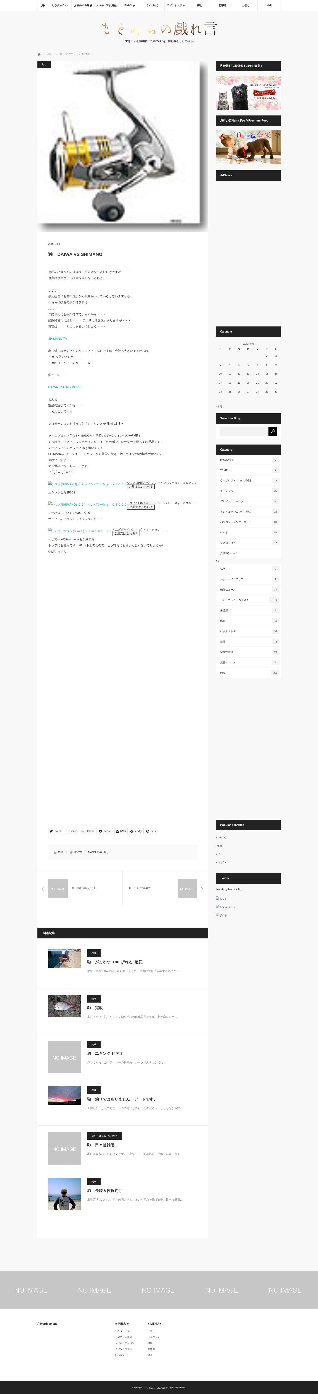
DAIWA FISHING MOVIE (64, 387)
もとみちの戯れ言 (155, 1387)
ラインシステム (176, 5)
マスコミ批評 (248, 542)
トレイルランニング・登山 (248, 511)
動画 (99, 852)
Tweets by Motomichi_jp (230, 889)
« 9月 (219, 406)
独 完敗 (95, 1008)
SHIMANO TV (57, 338)
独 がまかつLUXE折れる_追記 (115, 962)
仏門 (248, 568)
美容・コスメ (248, 662)
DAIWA (78, 852)
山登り (246, 5)
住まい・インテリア (248, 579)
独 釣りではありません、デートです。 (122, 1099)
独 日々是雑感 (100, 1145)
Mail (269, 5)
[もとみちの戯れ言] (159, 34)
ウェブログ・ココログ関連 (248, 480)
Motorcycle (248, 459)
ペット (248, 532)
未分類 (248, 610)
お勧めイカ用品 (83, 5)
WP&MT (248, 470)
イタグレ (221, 862)
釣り (44, 64)
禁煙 (248, 641)
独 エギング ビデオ (105, 1053)
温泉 (248, 620)
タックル (221, 837)
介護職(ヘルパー (229, 553)
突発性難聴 (248, 652)
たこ (218, 854)
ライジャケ (152, 5)
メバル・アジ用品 (106, 5)
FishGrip (129, 5)
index (219, 845)
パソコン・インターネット (248, 522)
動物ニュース (248, 589)
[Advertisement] (248, 256)
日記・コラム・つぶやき (105, 1135)
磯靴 (199, 5)
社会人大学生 (248, 631)
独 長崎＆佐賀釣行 (104, 1190)
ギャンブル (248, 490)
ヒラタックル (59, 5)
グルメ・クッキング (248, 501)
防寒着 (222, 5)
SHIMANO (90, 852)
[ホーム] (42, 5)
